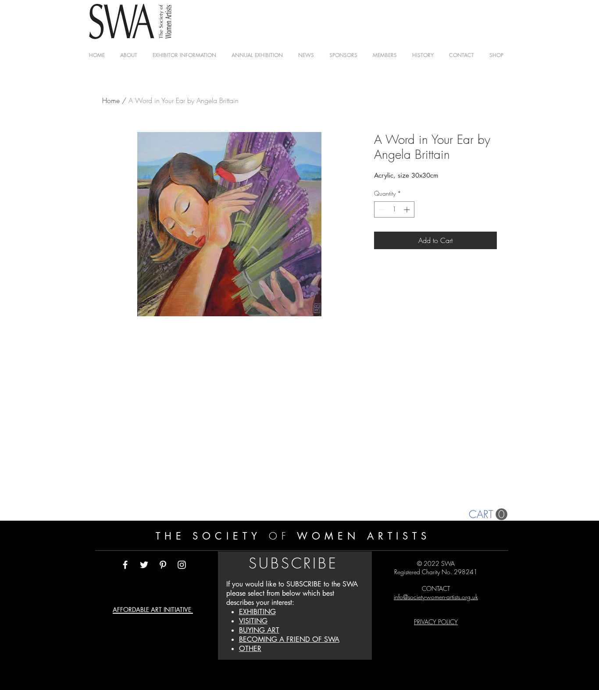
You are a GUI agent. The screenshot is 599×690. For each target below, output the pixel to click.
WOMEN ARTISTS (360, 536)
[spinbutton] (394, 209)
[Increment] (407, 209)
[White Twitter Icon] (144, 564)
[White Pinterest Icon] (162, 564)
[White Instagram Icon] (181, 564)
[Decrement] (380, 209)
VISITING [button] (253, 621)
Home (111, 100)
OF (279, 536)
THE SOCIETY (212, 536)
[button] (384, 55)
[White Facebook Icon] (125, 564)
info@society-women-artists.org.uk (436, 597)
